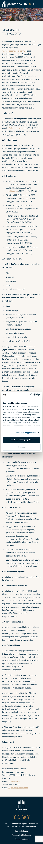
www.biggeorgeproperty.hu (13, 51)
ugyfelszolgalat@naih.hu (18, 788)
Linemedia (31, 826)
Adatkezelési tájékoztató (21, 835)
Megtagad (21, 447)
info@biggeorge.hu (15, 128)
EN (34, 4)
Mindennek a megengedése (21, 440)
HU (30, 4)
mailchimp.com (12, 191)
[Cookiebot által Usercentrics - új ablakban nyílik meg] (30, 395)
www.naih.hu (14, 781)
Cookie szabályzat (21, 839)
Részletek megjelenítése (26, 433)
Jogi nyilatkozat (21, 831)
